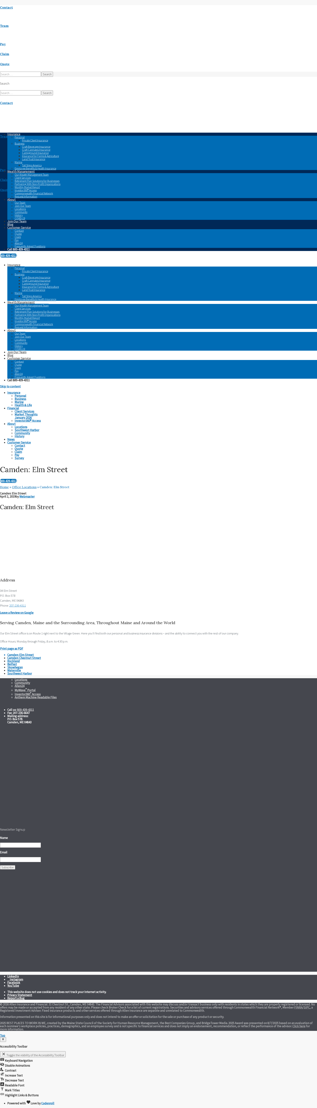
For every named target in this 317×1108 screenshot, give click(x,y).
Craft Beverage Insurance (36, 146)
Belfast (12, 664)
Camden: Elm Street (20, 655)
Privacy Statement (19, 995)
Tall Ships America (32, 165)
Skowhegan (15, 667)
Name (4, 838)
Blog (10, 224)
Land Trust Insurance (33, 159)
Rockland (13, 661)
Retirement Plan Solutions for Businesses (37, 181)
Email (3, 852)
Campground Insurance (35, 153)
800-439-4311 (8, 256)
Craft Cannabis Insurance (36, 150)
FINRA (298, 1007)
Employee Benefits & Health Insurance (35, 168)
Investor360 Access (28, 694)
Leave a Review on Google (17, 613)
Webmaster (27, 496)
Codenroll (47, 1103)
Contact (19, 230)
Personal (20, 137)
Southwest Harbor (19, 673)
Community (21, 212)
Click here (298, 1026)
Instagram (16, 979)
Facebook (13, 982)
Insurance (13, 265)
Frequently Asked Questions (30, 246)
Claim (18, 237)
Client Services (23, 178)
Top (2, 1035)
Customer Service (19, 228)
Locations (20, 209)
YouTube (13, 986)
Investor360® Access (26, 190)
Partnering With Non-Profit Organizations (37, 184)
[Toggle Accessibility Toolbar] (3, 1039)
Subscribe (7, 867)
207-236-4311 (17, 605)
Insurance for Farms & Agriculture (40, 156)
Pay (17, 240)
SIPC (307, 1007)
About (11, 199)
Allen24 (19, 243)
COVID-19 (20, 218)
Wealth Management (21, 171)
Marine (18, 162)
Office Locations (24, 487)
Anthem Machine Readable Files (36, 697)
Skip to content (10, 386)
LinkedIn (13, 976)
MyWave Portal (25, 690)
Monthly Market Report (27, 187)
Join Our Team (23, 206)
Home (4, 487)
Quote (18, 234)
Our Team (20, 202)
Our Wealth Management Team (32, 174)
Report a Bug (16, 998)
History (19, 215)
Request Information (26, 196)
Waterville (14, 670)
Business (19, 143)
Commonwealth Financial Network (34, 193)
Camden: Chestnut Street (24, 658)
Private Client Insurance (35, 140)
